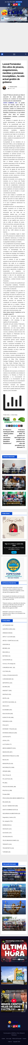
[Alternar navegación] (14, 54)
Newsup (21, 1033)
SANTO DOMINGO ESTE (9, 809)
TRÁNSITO (6, 844)
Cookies (3, 1038)
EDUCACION (6, 713)
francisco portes (13, 86)
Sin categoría (6, 821)
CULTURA (5, 671)
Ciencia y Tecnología (8, 663)
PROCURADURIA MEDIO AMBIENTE (13, 798)
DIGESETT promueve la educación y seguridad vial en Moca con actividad (13, 923)
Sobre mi (10, 1041)
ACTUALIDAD (6, 625)
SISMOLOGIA (6, 825)
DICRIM (5, 686)
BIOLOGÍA (5, 652)
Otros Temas (6, 775)
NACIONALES (6, 767)
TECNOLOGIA (6, 836)
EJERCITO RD (6, 717)
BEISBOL (5, 648)
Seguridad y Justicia (8, 817)
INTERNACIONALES (8, 732)
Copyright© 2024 (16, 1041)
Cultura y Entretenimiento (9, 675)
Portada (5, 794)
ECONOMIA (6, 709)
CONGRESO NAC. (8, 667)
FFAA (4, 725)
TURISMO (5, 852)
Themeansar (14, 1035)
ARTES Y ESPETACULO (9, 640)
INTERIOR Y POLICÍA (8, 729)
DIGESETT (6, 690)
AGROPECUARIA (7, 629)
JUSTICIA (5, 736)
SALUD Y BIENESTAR (9, 805)
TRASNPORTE (7, 848)
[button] (25, 54)
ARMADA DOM (7, 633)
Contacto (24, 1038)
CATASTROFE (6, 659)
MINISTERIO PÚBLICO (9, 756)
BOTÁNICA (6, 656)
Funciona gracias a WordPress (10, 1033)
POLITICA (5, 790)
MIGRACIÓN (6, 752)
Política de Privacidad (16, 1038)
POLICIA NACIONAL (8, 786)
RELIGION (5, 802)
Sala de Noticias (17, 471)
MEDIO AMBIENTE (8, 748)
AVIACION (5, 644)
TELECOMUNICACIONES (10, 840)
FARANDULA (6, 721)
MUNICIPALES (7, 763)
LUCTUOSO (6, 744)
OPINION (5, 771)
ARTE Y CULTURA (8, 636)
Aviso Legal (8, 1038)
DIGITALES (6, 694)
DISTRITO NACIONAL (8, 702)
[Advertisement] (14, 37)
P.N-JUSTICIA (6, 779)
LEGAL (4, 740)
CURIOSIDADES (7, 679)
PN (3, 782)
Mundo (4, 759)
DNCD (4, 706)
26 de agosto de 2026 (11, 876)
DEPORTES (6, 682)
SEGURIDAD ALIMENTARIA (10, 813)
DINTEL (5, 698)
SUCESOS (5, 832)
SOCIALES (6, 829)
